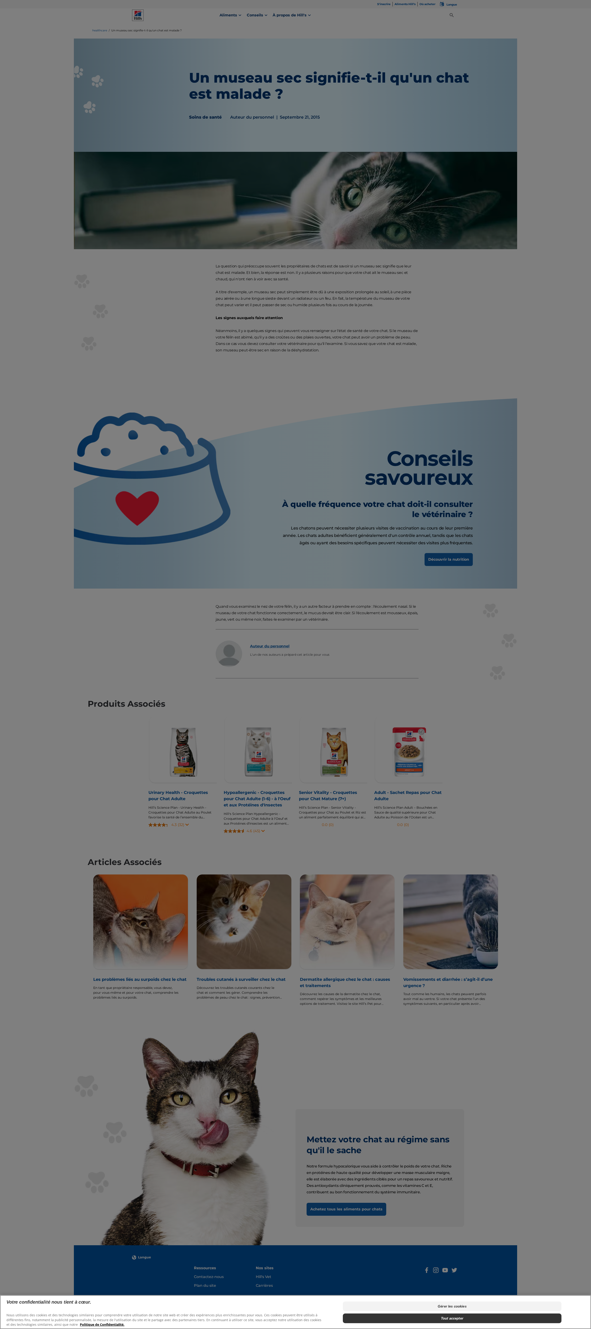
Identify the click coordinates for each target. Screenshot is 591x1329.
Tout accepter (452, 1318)
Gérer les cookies (452, 1306)
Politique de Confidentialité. (102, 1324)
